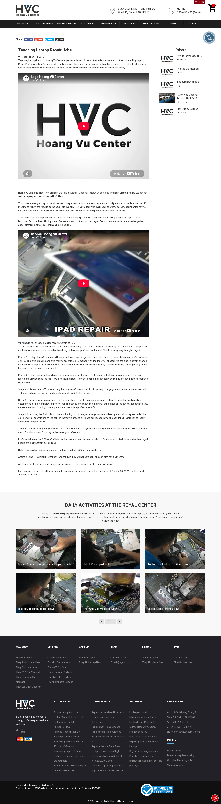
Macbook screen (24, 657)
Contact (194, 23)
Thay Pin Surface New (58, 662)
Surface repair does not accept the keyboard (70, 758)
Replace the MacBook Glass (188, 71)
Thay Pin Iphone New (153, 662)
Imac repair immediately (66, 736)
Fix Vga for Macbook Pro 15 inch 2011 (189, 58)
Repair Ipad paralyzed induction (108, 712)
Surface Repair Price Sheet (143, 727)
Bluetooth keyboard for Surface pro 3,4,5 (145, 763)
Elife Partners (127, 801)
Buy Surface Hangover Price (143, 751)
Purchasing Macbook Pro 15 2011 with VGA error (68, 744)
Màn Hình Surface (56, 657)
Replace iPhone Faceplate (67, 731)
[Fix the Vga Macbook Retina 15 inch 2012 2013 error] (167, 98)
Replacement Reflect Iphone (106, 731)
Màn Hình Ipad (181, 657)
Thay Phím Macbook (26, 667)
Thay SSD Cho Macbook (28, 672)
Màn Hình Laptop (87, 657)
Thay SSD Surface (56, 667)
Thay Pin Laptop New (90, 662)
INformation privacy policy (180, 755)
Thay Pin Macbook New (28, 662)
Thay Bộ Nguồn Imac (121, 662)
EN (202, 2)
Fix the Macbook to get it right (69, 717)
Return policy (174, 750)
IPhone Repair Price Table (142, 717)
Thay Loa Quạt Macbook (28, 686)
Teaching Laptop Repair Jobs (107, 765)
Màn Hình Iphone (150, 657)
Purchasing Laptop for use (67, 751)
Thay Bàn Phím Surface (59, 677)
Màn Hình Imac (118, 657)
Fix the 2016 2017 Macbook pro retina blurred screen (70, 768)
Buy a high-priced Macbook (143, 736)
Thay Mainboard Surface (60, 682)
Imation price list (138, 731)
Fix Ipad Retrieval (62, 727)
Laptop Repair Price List (141, 722)
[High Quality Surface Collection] (167, 112)
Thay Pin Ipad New (183, 662)
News (173, 23)
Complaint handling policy (180, 760)
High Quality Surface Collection (187, 111)
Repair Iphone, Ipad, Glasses (106, 727)
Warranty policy (175, 765)
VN (196, 2)
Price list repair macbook (142, 756)
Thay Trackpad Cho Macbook (26, 679)
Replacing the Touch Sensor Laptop (144, 744)
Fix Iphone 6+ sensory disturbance (103, 719)
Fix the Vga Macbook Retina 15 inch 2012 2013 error (187, 98)
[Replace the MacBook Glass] (167, 72)
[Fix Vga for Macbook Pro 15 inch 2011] (167, 59)
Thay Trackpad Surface (59, 672)
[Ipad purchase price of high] (167, 85)
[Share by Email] (59, 39)
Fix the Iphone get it (64, 722)
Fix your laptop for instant (67, 712)
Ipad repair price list (139, 712)
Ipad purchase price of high (188, 83)
